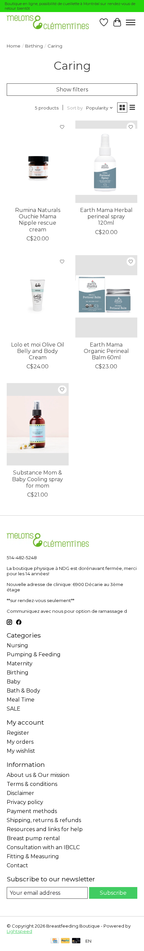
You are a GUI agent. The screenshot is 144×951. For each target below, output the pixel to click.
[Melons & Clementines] (48, 22)
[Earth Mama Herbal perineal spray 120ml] (106, 162)
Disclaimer (20, 793)
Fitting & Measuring (33, 856)
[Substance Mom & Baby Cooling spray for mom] (38, 424)
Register (18, 733)
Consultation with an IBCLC (43, 847)
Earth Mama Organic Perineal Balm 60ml (106, 351)
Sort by (75, 108)
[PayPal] (65, 941)
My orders (20, 742)
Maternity (19, 663)
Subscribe (113, 893)
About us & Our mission (38, 775)
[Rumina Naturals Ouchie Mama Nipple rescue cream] (38, 162)
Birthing (34, 46)
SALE (13, 709)
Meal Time (20, 700)
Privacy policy (25, 802)
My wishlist (21, 751)
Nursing (17, 645)
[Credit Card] (55, 941)
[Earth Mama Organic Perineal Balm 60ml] (106, 296)
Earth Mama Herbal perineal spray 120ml (106, 216)
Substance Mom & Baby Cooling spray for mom (37, 479)
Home (13, 46)
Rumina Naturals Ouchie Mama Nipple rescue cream (37, 220)
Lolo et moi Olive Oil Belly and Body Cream (37, 351)
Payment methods (32, 811)
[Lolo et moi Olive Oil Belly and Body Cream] (38, 296)
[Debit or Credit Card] (76, 941)
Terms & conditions (32, 784)
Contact (17, 865)
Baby (13, 681)
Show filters (72, 89)
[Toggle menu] (130, 22)
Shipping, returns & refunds (44, 820)
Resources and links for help (45, 829)
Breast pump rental (33, 838)
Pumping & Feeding (34, 654)
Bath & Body (23, 690)
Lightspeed (19, 931)
